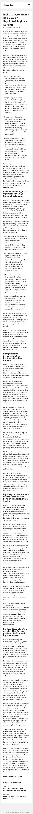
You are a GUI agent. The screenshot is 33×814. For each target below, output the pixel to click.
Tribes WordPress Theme (11, 812)
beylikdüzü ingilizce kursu (12, 776)
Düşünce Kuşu (8, 5)
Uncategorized (15, 783)
